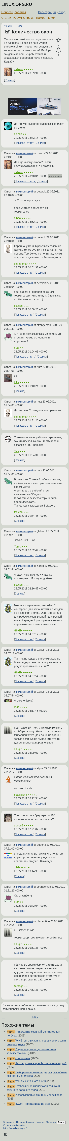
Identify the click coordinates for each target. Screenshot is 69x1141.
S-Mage (18, 986)
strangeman (21, 263)
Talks (19, 25)
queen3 (18, 825)
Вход (61, 12)
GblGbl (18, 630)
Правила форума (25, 1122)
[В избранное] (58, 40)
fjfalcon (18, 305)
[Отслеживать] (58, 50)
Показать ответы (25, 181)
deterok (18, 69)
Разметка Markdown (46, 1122)
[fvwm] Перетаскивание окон (33, 1103)
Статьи (6, 17)
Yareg (17, 546)
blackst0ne (20, 794)
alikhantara (20, 867)
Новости (7, 12)
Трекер (40, 17)
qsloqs (18, 134)
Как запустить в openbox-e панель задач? (40, 1063)
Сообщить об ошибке (14, 1125)
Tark (16, 451)
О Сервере (8, 1122)
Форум (17, 17)
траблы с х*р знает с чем (30, 1081)
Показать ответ (24, 142)
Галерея (20, 12)
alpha (17, 218)
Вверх (61, 1122)
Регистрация (47, 12)
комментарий (24, 153)
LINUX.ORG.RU (16, 4)
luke (16, 382)
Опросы (28, 17)
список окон (22, 1058)
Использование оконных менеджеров (38, 1095)
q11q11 (18, 749)
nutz (16, 347)
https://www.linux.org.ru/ (15, 1128)
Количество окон (32, 31)
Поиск (51, 17)
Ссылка (9, 80)
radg (16, 707)
